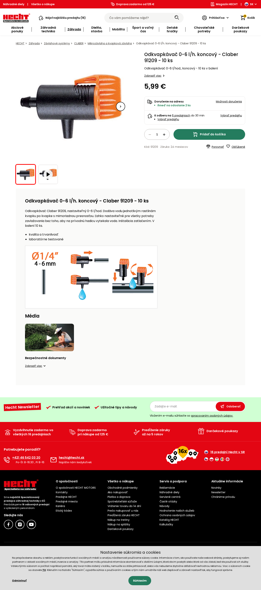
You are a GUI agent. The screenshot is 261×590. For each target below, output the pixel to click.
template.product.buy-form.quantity (157, 134)
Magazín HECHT (227, 4)
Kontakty (62, 492)
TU (44, 570)
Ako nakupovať (118, 492)
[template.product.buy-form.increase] (164, 134)
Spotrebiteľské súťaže (122, 501)
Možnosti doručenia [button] (229, 101)
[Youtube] (31, 524)
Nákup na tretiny (119, 520)
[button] (62, 18)
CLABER (78, 43)
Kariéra (60, 506)
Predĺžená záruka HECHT (124, 515)
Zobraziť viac (152, 76)
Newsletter (218, 492)
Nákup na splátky (119, 524)
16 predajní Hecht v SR (227, 452)
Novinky (216, 488)
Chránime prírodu (223, 497)
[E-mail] (53, 460)
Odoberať (233, 406)
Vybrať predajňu (168, 119)
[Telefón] (7, 460)
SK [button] (251, 4)
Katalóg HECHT (169, 520)
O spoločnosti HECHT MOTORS (76, 488)
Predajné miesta (67, 501)
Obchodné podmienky (123, 488)
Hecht (20, 43)
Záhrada (34, 43)
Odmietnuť (19, 580)
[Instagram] (19, 524)
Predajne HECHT (66, 497)
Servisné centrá (170, 497)
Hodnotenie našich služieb (177, 511)
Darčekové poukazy (121, 529)
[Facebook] (8, 524)
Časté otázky (168, 501)
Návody (164, 506)
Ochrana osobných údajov (177, 515)
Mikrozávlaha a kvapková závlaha (110, 43)
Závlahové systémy (57, 43)
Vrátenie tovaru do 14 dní (124, 506)
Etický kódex (64, 511)
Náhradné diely (13, 4)
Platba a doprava (119, 497)
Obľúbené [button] (238, 147)
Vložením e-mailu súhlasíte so (191, 416)
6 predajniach (181, 115)
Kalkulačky (166, 524)
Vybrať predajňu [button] (231, 115)
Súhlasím (140, 581)
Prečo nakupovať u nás (123, 511)
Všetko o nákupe (43, 4)
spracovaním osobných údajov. (212, 416)
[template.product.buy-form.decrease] (150, 134)
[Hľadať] (176, 17)
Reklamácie (167, 488)
